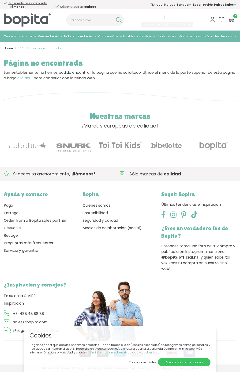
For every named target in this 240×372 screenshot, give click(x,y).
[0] (231, 19)
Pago (8, 205)
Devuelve (12, 228)
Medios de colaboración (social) (112, 228)
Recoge (11, 235)
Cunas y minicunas (18, 36)
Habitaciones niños (171, 36)
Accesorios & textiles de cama (211, 36)
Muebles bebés (48, 36)
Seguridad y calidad (100, 220)
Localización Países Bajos (213, 5)
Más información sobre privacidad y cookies (120, 352)
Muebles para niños (137, 36)
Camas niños (108, 36)
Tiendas (156, 5)
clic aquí (25, 78)
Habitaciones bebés (78, 36)
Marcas (169, 5)
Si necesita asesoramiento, (27, 5)
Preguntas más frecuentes (28, 243)
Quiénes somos (96, 205)
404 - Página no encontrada (39, 48)
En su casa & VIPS (20, 295)
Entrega (11, 213)
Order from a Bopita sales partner (35, 220)
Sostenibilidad (95, 213)
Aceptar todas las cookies (184, 362)
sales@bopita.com (179, 17)
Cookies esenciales (142, 362)
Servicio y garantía (21, 250)
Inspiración (14, 303)
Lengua (183, 5)
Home (8, 48)
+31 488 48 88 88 (151, 17)
